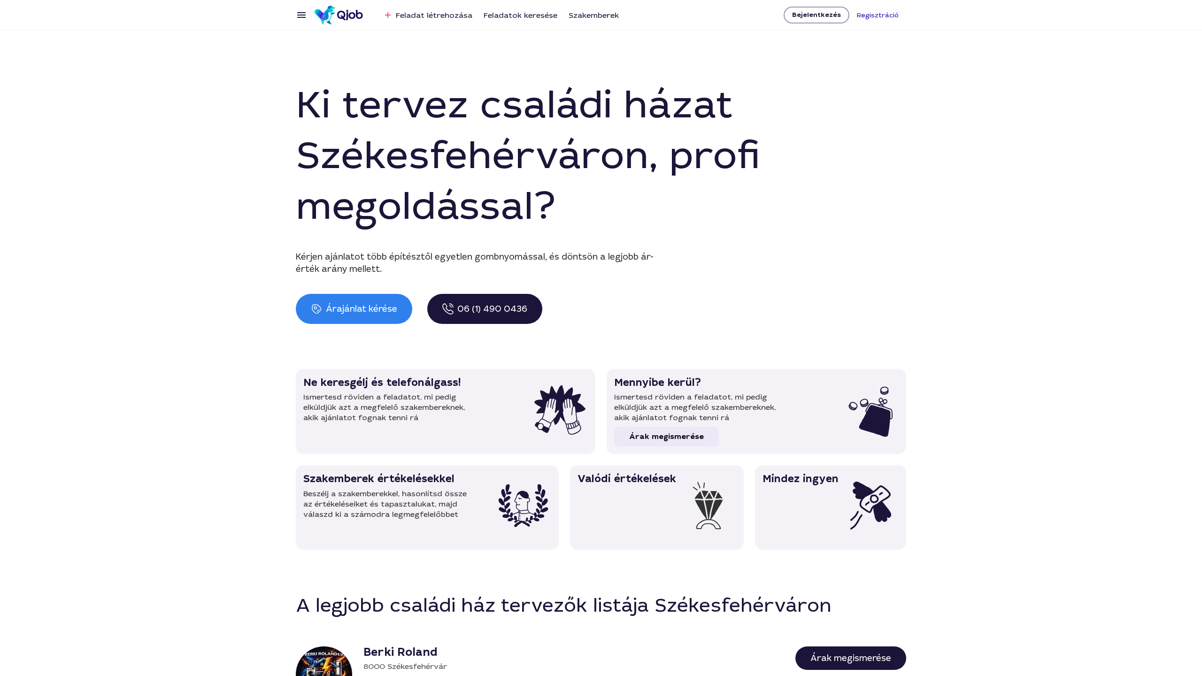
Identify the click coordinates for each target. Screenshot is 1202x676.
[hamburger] (301, 15)
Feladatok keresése (520, 15)
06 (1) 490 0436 (492, 309)
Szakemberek (594, 15)
